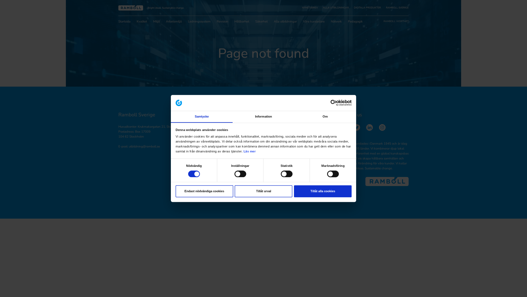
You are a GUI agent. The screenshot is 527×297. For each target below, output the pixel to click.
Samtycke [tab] (202, 116)
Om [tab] (325, 116)
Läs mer (250, 151)
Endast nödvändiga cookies (204, 191)
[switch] (240, 174)
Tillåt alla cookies (322, 191)
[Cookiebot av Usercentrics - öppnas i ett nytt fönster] (334, 103)
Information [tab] (263, 116)
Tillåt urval (263, 191)
